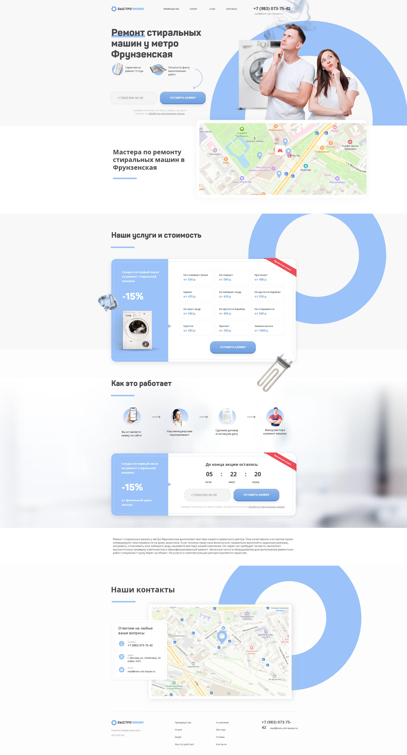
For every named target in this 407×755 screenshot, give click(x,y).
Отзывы (220, 736)
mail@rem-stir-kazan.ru (269, 13)
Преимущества (171, 9)
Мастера (220, 729)
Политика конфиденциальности (125, 730)
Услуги (193, 9)
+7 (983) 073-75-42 (271, 8)
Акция (178, 736)
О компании (222, 722)
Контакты (231, 9)
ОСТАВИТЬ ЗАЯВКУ (183, 97)
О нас (212, 9)
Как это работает (184, 744)
